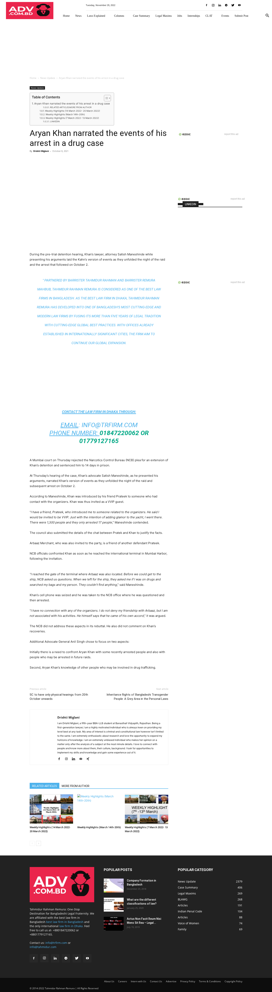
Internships (194, 15)
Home (66, 15)
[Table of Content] (107, 98)
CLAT (208, 15)
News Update (47, 78)
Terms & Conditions (210, 981)
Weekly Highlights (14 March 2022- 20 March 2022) (72, 110)
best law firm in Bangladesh (64, 922)
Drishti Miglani (41, 150)
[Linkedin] (220, 5)
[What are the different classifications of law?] (114, 905)
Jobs (179, 15)
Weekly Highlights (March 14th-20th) (65, 114)
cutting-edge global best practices (84, 325)
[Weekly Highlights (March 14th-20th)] (99, 809)
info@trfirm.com (110, 425)
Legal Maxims (164, 15)
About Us (109, 981)
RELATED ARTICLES (44, 786)
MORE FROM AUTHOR (75, 786)
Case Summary (141, 15)
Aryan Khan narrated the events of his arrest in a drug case (72, 103)
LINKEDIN (55, 121)
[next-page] (38, 843)
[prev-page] (32, 843)
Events (225, 15)
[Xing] (89, 759)
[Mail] (82, 759)
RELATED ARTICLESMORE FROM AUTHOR (71, 107)
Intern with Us (138, 981)
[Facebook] (206, 5)
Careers (122, 981)
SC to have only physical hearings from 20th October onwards (59, 697)
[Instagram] (213, 5)
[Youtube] (239, 5)
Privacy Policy (187, 981)
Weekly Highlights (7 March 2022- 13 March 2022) (72, 118)
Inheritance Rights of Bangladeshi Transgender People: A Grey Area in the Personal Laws (137, 697)
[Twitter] (233, 5)
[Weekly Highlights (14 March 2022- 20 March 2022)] (51, 809)
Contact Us (156, 981)
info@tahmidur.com (43, 947)
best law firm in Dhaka (107, 298)
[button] (267, 16)
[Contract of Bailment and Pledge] (114, 885)
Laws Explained (96, 15)
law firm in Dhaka (101, 412)
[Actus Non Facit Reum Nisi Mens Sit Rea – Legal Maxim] (114, 924)
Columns (119, 15)
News (78, 15)
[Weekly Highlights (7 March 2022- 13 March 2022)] (146, 809)
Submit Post (241, 15)
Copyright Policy (233, 981)
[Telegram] (226, 5)
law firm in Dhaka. (71, 926)
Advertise (171, 981)
